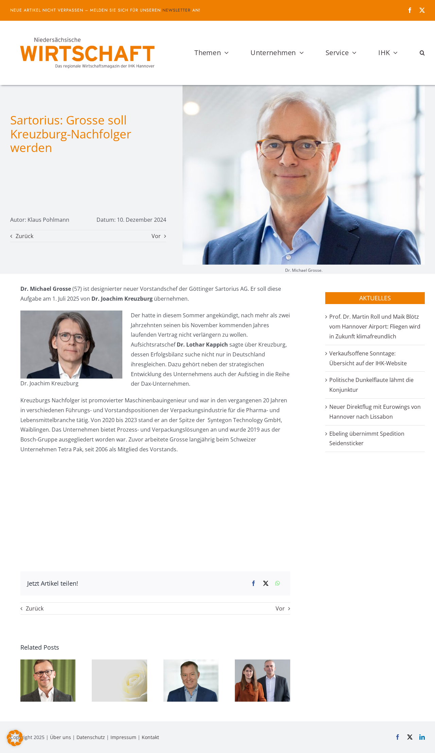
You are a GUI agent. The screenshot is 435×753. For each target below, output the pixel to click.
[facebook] (410, 10)
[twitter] (422, 10)
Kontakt (150, 737)
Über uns (60, 737)
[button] (422, 53)
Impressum (123, 737)
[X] (266, 583)
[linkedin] (422, 737)
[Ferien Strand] (86, 33)
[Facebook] (253, 583)
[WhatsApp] (277, 583)
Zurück (24, 236)
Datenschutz (90, 737)
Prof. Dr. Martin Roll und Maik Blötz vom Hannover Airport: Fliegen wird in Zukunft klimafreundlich (374, 326)
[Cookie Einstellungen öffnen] (15, 744)
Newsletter (176, 10)
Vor (156, 236)
